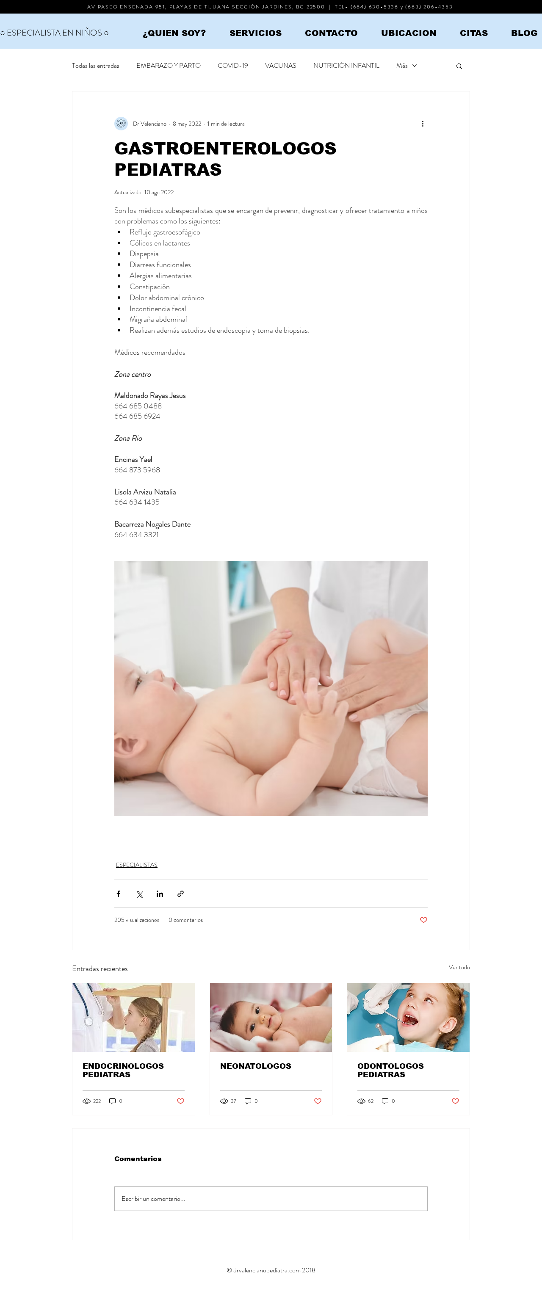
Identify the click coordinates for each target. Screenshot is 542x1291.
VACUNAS (280, 65)
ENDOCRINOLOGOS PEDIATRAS (123, 1070)
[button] (459, 65)
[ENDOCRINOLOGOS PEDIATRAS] (133, 1017)
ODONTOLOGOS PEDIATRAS (390, 1070)
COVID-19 (233, 65)
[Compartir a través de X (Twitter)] (139, 894)
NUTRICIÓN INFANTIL (346, 65)
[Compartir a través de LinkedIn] (160, 894)
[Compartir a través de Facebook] (118, 894)
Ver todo (459, 967)
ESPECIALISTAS (137, 865)
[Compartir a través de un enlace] (181, 894)
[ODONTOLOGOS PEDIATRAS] (408, 1017)
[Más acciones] (423, 124)
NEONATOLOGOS (255, 1066)
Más (402, 65)
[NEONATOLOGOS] (271, 1017)
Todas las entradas (95, 65)
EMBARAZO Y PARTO (168, 65)
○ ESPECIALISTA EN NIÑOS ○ (54, 33)
